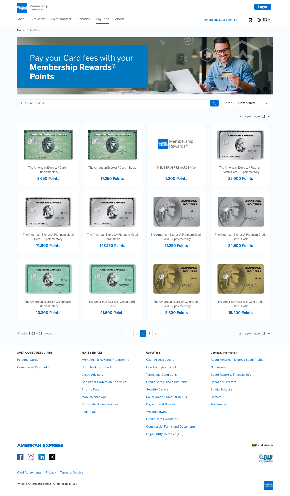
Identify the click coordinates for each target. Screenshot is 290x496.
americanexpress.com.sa (220, 19)
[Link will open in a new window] (20, 456)
